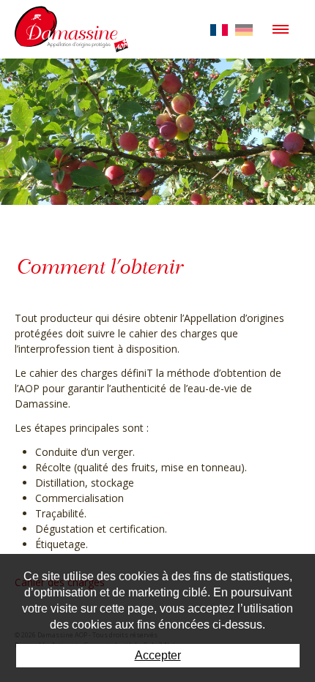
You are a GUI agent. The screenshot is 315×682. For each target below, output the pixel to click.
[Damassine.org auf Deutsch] (244, 29)
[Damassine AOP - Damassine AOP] (71, 24)
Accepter (158, 655)
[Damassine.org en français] (219, 29)
